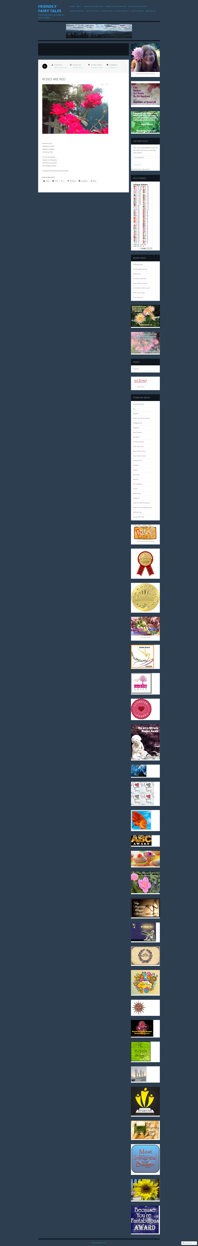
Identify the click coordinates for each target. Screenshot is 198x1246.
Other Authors (107, 11)
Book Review (137, 432)
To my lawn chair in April (141, 288)
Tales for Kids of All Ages (141, 503)
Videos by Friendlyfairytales (142, 507)
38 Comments (113, 67)
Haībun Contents (77, 11)
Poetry (101, 67)
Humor (135, 470)
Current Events (138, 442)
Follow (137, 163)
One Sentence (138, 297)
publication (137, 493)
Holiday (135, 465)
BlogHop (136, 428)
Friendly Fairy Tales (49, 8)
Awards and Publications (115, 6)
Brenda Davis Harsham (60, 67)
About (79, 6)
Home (72, 6)
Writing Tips (150, 11)
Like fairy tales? (140, 141)
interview (136, 475)
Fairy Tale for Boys (139, 451)
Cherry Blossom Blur (140, 283)
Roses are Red (53, 79)
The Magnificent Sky (140, 269)
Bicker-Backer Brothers (141, 418)
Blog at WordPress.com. (99, 1243)
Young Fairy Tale (138, 517)
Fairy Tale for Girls (139, 456)
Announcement (138, 404)
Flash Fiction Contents (137, 6)
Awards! (136, 414)
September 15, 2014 (78, 67)
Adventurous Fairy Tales (93, 6)
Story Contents (137, 11)
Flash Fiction (137, 460)
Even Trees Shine (139, 293)
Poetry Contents (122, 11)
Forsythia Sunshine (139, 279)
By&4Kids (136, 437)
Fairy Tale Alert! (138, 446)
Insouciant (136, 274)
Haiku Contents (92, 11)
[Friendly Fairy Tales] (99, 32)
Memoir (136, 479)
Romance (136, 498)
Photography (94, 67)
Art (134, 409)
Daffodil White (138, 264)
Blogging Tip (137, 423)
